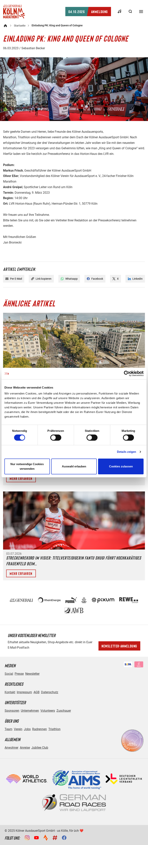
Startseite (19, 25)
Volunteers (47, 710)
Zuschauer (63, 710)
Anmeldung (88, 11)
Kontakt (10, 692)
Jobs (27, 729)
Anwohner (11, 747)
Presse (19, 674)
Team (8, 729)
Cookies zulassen (121, 466)
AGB (37, 692)
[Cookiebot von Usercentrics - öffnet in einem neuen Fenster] (127, 373)
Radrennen (39, 729)
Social (9, 674)
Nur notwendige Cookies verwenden (27, 466)
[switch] (55, 438)
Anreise (25, 747)
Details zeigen (126, 451)
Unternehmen (30, 710)
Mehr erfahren (21, 478)
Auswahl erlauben (74, 466)
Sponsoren (12, 710)
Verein (18, 729)
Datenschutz (49, 692)
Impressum (24, 692)
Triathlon (54, 729)
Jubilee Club (39, 747)
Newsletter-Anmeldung (119, 646)
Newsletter (32, 674)
